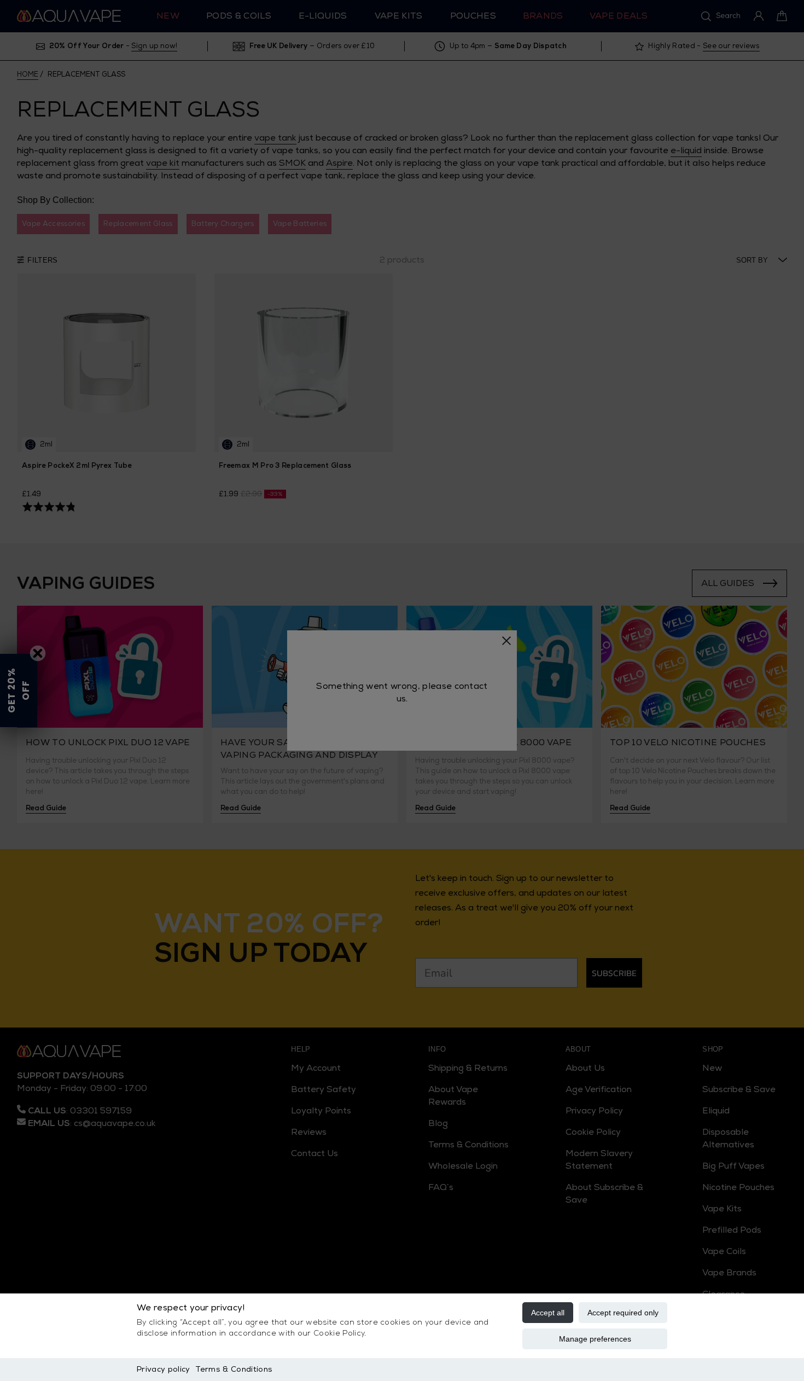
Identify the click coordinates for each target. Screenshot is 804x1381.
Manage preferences (595, 1338)
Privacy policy (163, 1369)
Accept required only (623, 1312)
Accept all (547, 1312)
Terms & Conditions (233, 1369)
